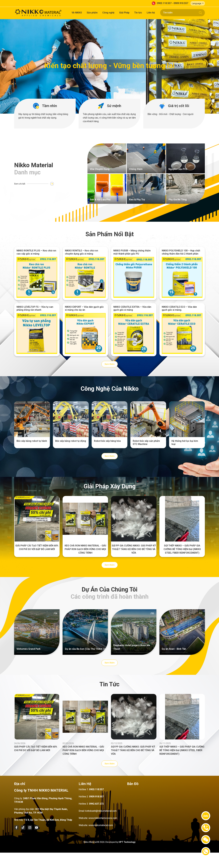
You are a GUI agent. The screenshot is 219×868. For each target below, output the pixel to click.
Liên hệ (151, 12)
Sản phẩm (92, 12)
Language (197, 3)
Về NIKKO (77, 12)
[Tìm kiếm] (200, 12)
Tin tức (138, 12)
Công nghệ (108, 12)
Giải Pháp (124, 12)
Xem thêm (110, 364)
